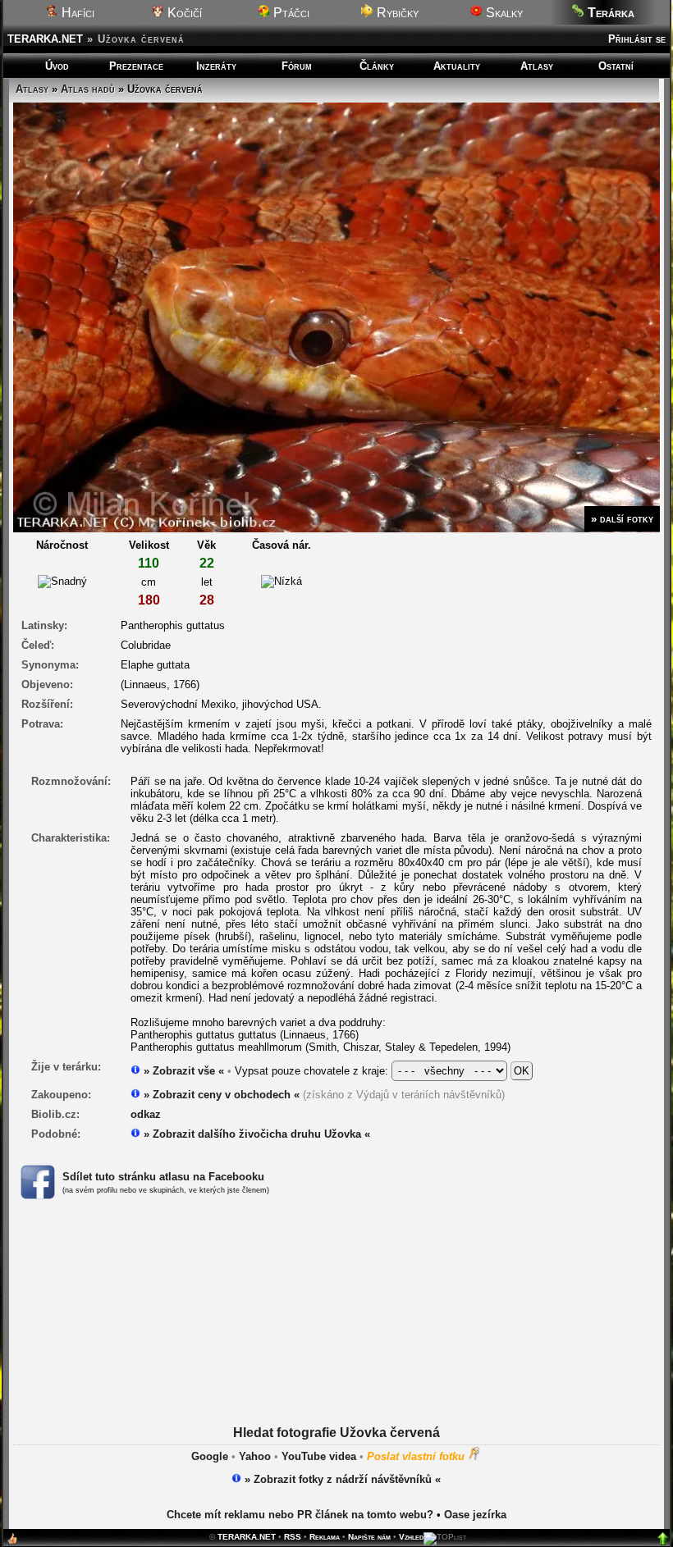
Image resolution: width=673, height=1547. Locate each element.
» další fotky (622, 519)
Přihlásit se (637, 39)
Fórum (297, 66)
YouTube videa (319, 1456)
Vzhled (411, 1536)
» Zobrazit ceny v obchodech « (220, 1094)
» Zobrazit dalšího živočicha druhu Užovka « (255, 1134)
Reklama (324, 1536)
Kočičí (183, 13)
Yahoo (255, 1456)
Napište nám (369, 1536)
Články (376, 66)
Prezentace (136, 66)
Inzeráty (216, 66)
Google (209, 1456)
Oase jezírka (475, 1514)
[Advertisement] (336, 1333)
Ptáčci (289, 13)
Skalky (503, 13)
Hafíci (76, 13)
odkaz (145, 1114)
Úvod (57, 66)
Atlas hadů (88, 89)
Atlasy (536, 66)
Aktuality (456, 66)
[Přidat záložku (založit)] (12, 1542)
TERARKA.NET (45, 39)
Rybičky (396, 13)
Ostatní (616, 66)
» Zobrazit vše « (182, 1071)
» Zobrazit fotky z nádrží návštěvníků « (341, 1479)
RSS (292, 1536)
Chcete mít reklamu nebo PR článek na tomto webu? (300, 1514)
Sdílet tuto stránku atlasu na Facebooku (163, 1177)
